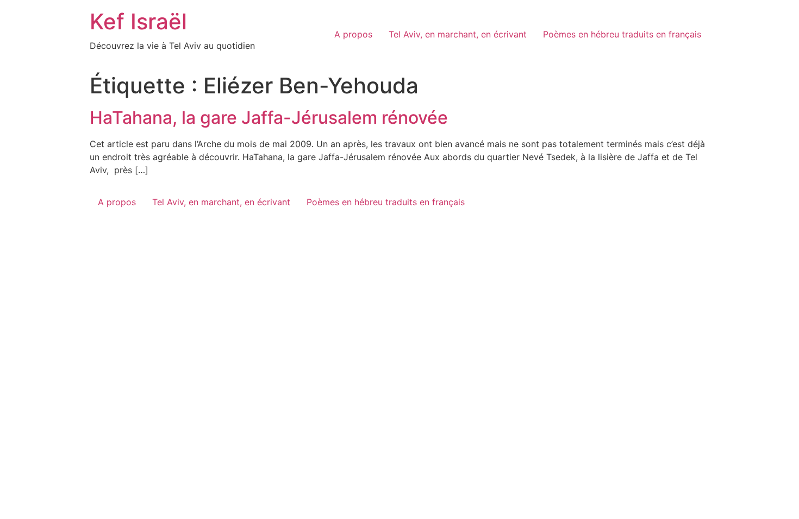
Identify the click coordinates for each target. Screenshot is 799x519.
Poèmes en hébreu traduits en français (622, 34)
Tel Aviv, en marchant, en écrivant (458, 34)
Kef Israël (138, 21)
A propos (353, 34)
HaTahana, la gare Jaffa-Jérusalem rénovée (269, 117)
